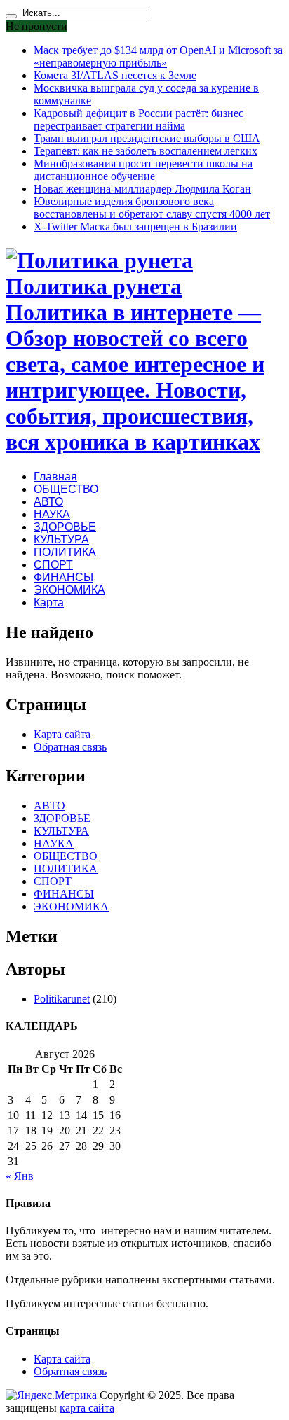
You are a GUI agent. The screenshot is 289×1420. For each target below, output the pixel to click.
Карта (49, 602)
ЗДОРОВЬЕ (65, 527)
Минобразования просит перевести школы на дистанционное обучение (143, 170)
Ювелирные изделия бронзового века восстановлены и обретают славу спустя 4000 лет (152, 207)
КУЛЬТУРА (61, 539)
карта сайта (87, 1408)
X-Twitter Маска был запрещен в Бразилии (135, 226)
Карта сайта (62, 734)
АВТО (48, 502)
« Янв (20, 1176)
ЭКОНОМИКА (69, 590)
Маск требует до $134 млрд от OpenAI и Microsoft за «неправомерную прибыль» (158, 56)
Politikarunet (62, 999)
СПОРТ (53, 565)
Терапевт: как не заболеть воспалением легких (145, 151)
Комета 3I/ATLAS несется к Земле (115, 75)
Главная (55, 476)
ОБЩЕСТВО (66, 489)
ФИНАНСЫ (63, 577)
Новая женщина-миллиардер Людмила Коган (142, 189)
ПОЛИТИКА (65, 552)
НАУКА (52, 514)
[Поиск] (11, 16)
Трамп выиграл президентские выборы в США (147, 138)
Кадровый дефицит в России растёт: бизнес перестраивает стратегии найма (138, 119)
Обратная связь (70, 747)
